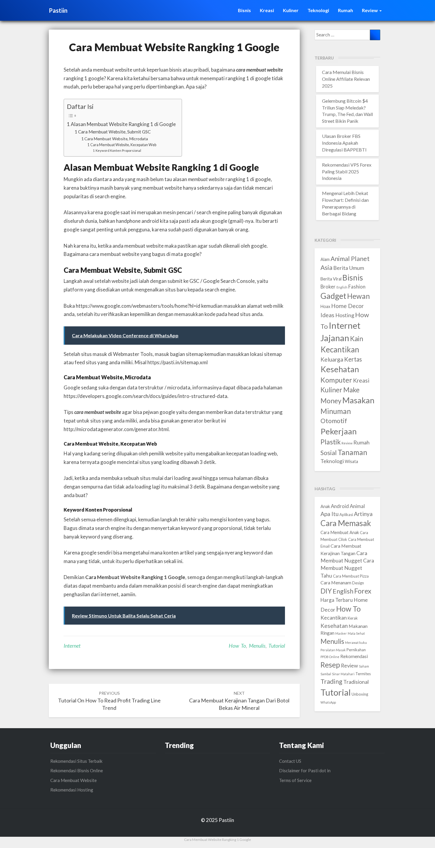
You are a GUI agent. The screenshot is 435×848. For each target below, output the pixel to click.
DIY (326, 591)
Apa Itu (329, 513)
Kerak (353, 618)
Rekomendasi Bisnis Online (76, 770)
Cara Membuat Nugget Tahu (347, 568)
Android (340, 506)
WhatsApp (328, 702)
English (341, 287)
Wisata (351, 461)
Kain (356, 339)
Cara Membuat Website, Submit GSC (114, 131)
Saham (364, 666)
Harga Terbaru (336, 600)
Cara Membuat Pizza (351, 576)
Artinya (363, 513)
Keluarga (331, 359)
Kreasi (267, 10)
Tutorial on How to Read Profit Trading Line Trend (109, 701)
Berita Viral (330, 278)
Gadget (333, 296)
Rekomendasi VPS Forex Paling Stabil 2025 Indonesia (346, 171)
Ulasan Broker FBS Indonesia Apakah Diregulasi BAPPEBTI (344, 142)
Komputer (336, 380)
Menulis (257, 645)
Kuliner (291, 10)
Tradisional (356, 681)
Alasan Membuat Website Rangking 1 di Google (123, 124)
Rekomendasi (354, 656)
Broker (328, 287)
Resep (330, 664)
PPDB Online (329, 657)
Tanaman (352, 452)
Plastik (330, 442)
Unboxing (360, 694)
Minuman (335, 411)
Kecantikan (339, 349)
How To (237, 645)
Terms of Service (295, 780)
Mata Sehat (356, 633)
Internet (72, 645)
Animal (357, 506)
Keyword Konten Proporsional (118, 150)
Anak (325, 506)
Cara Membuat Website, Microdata (116, 138)
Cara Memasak (345, 523)
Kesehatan (339, 369)
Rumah (345, 10)
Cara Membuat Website (73, 780)
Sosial (328, 453)
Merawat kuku (356, 642)
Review (370, 10)
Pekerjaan (338, 431)
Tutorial (276, 645)
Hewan (358, 296)
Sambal (325, 674)
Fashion (356, 287)
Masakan (358, 400)
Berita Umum (348, 268)
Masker (341, 633)
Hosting (344, 315)
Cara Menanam (335, 582)
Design (358, 583)
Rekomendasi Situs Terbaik (76, 761)
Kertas (353, 359)
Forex (362, 591)
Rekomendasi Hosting (71, 789)
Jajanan (334, 338)
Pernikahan (356, 649)
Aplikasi (346, 514)
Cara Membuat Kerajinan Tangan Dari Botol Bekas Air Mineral (239, 701)
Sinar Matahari (343, 674)
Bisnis (244, 10)
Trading (331, 681)
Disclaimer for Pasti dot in (305, 770)
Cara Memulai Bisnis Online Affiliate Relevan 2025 (346, 78)
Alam (325, 259)
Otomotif (333, 421)
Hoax (325, 306)
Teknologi (318, 10)
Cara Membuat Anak (339, 532)
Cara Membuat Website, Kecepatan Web (123, 145)
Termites (363, 673)
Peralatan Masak (333, 650)
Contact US (290, 761)
